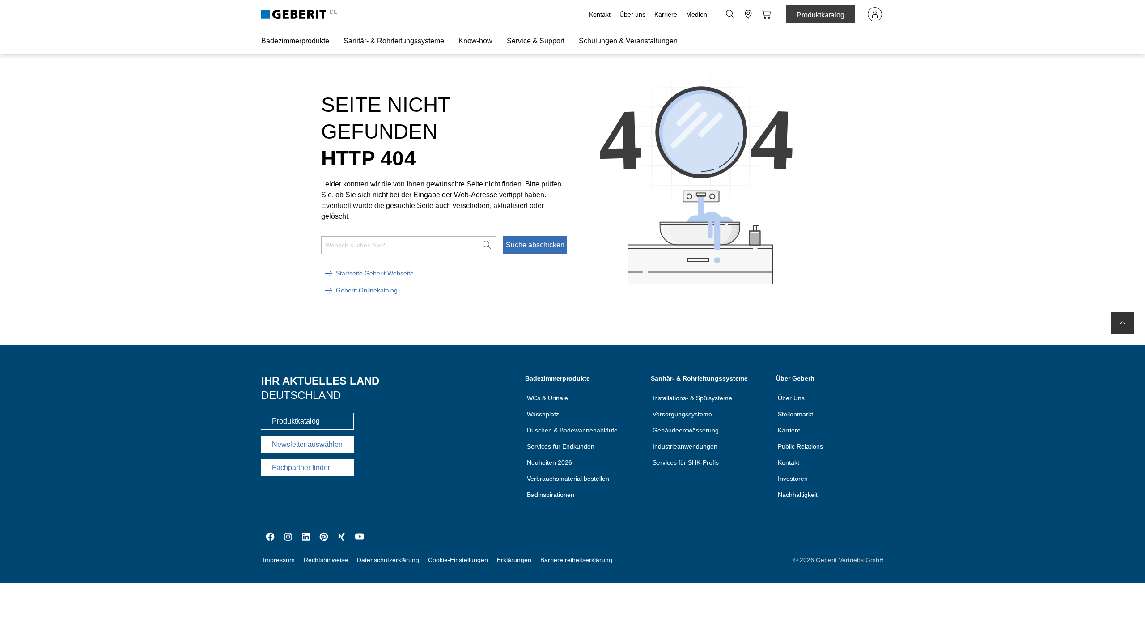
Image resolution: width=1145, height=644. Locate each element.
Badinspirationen (550, 494)
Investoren (793, 478)
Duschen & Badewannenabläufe (572, 430)
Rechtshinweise (326, 560)
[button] (730, 14)
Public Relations (800, 446)
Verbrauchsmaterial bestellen (568, 478)
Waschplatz (543, 414)
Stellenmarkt (795, 414)
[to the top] (1122, 323)
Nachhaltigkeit (798, 494)
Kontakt (600, 14)
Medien (696, 14)
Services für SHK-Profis (686, 462)
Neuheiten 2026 (549, 462)
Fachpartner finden (302, 467)
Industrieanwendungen (685, 446)
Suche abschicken (535, 245)
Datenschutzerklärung (388, 560)
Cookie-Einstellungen (458, 560)
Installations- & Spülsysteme (692, 398)
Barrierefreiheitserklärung (576, 560)
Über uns (632, 14)
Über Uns (791, 398)
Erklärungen (514, 560)
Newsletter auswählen (307, 444)
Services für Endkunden (560, 446)
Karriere (665, 14)
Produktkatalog (820, 15)
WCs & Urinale (547, 398)
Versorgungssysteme (682, 414)
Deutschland (301, 395)
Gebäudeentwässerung (686, 430)
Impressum (279, 560)
